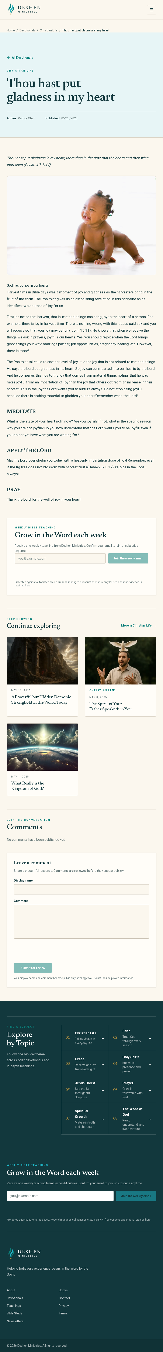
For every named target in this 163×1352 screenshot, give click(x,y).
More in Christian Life (138, 625)
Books (63, 1290)
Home (11, 30)
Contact (64, 1298)
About (11, 1290)
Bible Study (14, 1313)
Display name (23, 880)
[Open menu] (151, 9)
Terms (63, 1313)
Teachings (14, 1306)
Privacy (64, 1306)
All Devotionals (22, 57)
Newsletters (15, 1321)
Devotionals (27, 30)
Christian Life (49, 30)
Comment (21, 901)
